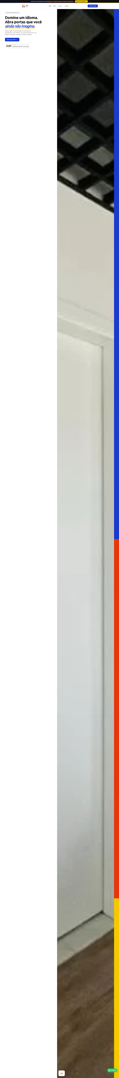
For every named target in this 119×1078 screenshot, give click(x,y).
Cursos (59, 6)
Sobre (54, 6)
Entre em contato (11, 39)
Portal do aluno (92, 6)
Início (50, 6)
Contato (66, 6)
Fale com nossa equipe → (81, 1)
